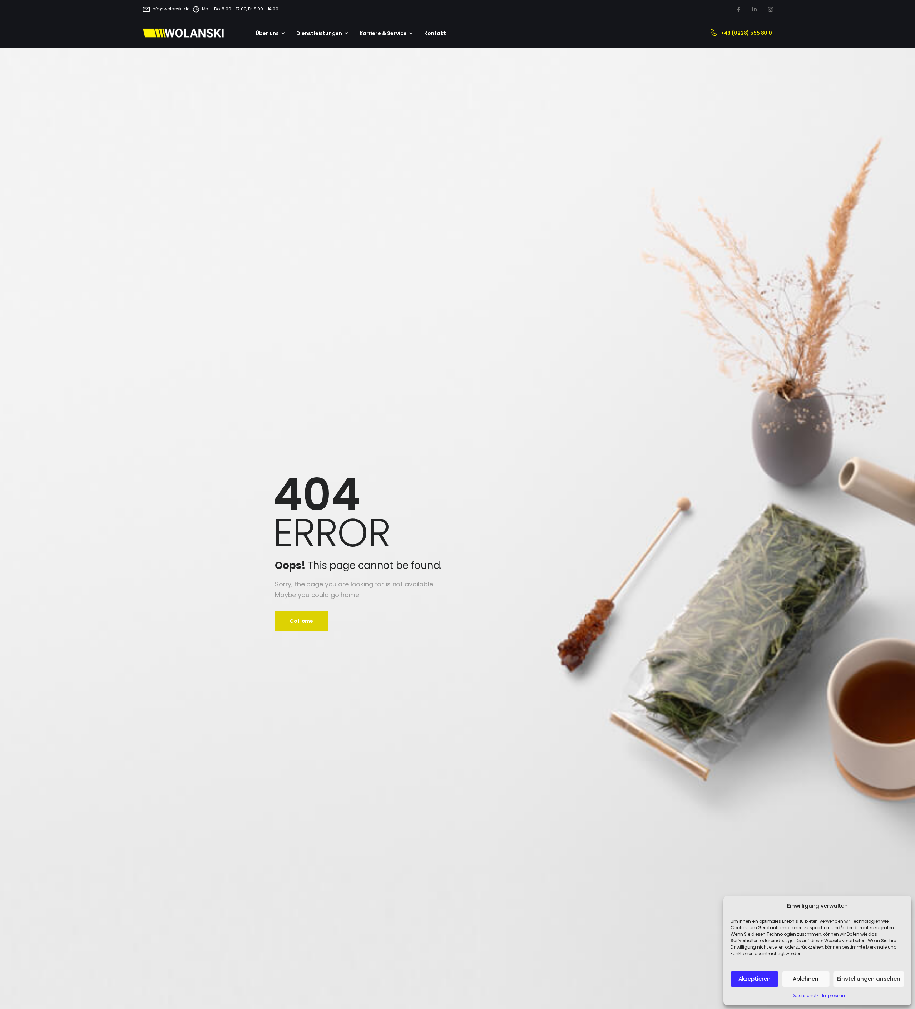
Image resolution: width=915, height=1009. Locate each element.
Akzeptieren (754, 979)
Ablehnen (805, 979)
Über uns (267, 33)
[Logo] (187, 33)
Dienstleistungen (319, 33)
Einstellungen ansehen (868, 979)
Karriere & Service (383, 33)
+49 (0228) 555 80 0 (746, 32)
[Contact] (715, 33)
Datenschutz (805, 996)
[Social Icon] (738, 9)
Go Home (301, 621)
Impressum (834, 996)
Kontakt (435, 33)
